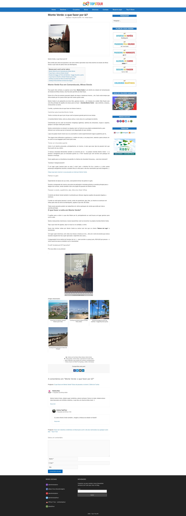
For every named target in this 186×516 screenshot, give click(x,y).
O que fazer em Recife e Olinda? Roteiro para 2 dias (62, 77)
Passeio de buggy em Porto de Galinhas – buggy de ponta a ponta (66, 75)
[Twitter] (77, 370)
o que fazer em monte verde (86, 358)
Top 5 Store (130, 10)
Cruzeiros (76, 10)
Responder (53, 404)
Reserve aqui (117, 10)
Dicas (86, 10)
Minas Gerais (82, 357)
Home (54, 10)
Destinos (63, 10)
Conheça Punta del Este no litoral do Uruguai (61, 80)
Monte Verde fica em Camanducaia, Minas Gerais (62, 71)
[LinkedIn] (83, 370)
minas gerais (69, 358)
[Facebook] (74, 370)
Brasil (76, 357)
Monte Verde (89, 357)
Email (79, 489)
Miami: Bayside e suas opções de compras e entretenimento (79, 360)
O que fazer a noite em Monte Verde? (59, 73)
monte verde (76, 358)
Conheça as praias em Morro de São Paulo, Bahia (62, 78)
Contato (105, 10)
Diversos (95, 10)
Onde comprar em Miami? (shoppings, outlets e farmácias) (79, 361)
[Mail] (80, 370)
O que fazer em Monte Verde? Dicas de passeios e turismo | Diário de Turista (76, 384)
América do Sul (71, 357)
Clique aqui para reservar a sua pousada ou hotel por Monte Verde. (67, 172)
